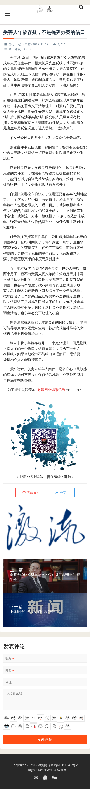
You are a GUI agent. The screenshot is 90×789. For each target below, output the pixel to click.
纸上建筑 (15, 49)
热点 (12, 44)
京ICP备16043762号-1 (63, 765)
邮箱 (9, 670)
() (32, 492)
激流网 (42, 765)
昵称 (9, 658)
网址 (8, 682)
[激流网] (45, 8)
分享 (62, 492)
